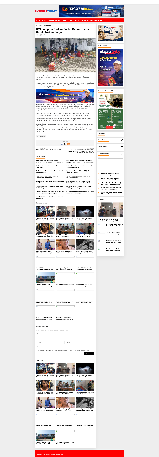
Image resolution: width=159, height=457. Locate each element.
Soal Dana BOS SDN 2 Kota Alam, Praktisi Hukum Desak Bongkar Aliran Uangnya (78, 187)
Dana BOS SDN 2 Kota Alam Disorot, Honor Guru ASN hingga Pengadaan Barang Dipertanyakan (50, 192)
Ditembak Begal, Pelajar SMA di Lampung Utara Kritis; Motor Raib (50, 182)
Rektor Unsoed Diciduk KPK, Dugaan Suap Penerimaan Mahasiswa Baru (113, 241)
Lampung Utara (39, 35)
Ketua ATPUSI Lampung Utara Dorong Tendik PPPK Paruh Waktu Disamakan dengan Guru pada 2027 (79, 182)
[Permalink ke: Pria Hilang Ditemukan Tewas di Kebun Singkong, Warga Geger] (85, 211)
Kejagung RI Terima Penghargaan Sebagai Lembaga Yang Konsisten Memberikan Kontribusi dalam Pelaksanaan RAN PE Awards (80, 151)
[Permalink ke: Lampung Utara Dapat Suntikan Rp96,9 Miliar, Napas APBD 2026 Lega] (65, 261)
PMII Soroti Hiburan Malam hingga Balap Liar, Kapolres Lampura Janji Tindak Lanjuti (80, 192)
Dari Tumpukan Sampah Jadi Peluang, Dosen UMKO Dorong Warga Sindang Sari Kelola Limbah (45, 301)
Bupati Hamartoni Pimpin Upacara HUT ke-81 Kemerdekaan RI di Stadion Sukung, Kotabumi (84, 301)
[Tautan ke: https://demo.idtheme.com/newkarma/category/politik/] (122, 147)
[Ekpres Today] (47, 11)
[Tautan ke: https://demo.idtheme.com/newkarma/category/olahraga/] (122, 154)
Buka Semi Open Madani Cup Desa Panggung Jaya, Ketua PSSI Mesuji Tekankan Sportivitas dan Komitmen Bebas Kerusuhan (112, 179)
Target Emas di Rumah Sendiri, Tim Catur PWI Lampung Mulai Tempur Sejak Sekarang (111, 193)
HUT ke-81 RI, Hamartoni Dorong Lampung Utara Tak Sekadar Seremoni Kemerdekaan (64, 301)
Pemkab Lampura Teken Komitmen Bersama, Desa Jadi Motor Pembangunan (50, 171)
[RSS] (68, 144)
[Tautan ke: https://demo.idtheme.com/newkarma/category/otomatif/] (122, 140)
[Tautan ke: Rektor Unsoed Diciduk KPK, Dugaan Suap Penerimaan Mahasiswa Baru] (101, 243)
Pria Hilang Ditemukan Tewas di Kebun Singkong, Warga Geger (49, 166)
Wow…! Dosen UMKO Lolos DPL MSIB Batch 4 (48, 149)
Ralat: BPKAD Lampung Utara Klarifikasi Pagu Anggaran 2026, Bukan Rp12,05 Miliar (64, 318)
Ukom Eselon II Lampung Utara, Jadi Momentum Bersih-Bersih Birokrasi (78, 176)
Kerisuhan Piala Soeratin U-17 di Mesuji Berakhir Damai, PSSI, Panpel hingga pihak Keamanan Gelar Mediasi (112, 183)
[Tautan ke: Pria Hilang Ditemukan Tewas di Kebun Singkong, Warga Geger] (101, 227)
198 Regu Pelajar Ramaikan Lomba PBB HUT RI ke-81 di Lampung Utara (111, 188)
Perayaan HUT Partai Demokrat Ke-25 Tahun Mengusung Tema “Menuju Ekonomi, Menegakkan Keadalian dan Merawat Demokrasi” (49, 161)
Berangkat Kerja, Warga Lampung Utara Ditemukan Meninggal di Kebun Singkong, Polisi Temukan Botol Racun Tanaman (79, 161)
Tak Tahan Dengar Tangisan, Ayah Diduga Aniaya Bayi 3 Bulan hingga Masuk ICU (79, 166)
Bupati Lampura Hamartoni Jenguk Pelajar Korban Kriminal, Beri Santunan (79, 171)
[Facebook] (62, 144)
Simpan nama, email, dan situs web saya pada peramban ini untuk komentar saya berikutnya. (63, 350)
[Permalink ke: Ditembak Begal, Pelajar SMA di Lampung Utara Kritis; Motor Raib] (85, 244)
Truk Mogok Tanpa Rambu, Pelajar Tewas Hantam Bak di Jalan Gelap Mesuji (113, 249)
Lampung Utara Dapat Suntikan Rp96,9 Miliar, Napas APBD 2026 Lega (49, 187)
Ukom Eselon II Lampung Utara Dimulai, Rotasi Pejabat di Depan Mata (50, 197)
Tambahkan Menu (42, 2)
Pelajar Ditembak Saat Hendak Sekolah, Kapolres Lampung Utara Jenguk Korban (48, 176)
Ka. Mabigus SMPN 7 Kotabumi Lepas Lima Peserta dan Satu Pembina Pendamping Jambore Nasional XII (44, 318)
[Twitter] (65, 144)
